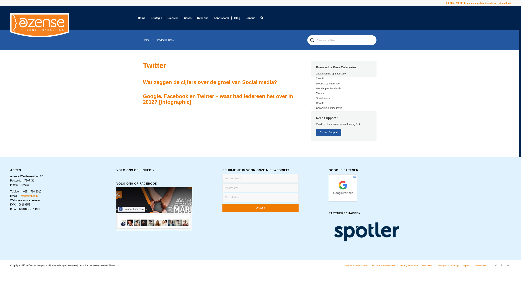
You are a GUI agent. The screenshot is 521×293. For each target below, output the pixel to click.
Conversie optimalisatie (329, 108)
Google (320, 103)
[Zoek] (262, 18)
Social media (323, 98)
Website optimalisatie (328, 83)
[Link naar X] (496, 265)
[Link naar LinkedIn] (508, 265)
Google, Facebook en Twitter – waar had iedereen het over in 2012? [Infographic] (218, 99)
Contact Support (329, 132)
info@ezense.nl (29, 195)
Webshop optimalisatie (328, 88)
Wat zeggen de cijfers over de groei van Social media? (210, 82)
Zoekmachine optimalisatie (331, 73)
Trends (320, 93)
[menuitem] (141, 18)
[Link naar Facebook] (502, 265)
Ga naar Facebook (134, 209)
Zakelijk (320, 78)
